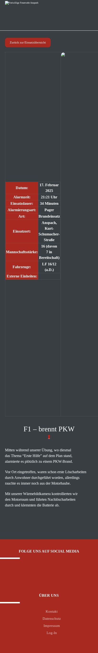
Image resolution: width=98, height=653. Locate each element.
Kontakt (52, 611)
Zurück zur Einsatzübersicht (28, 42)
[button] (45, 574)
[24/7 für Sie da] (27, 13)
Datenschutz (52, 618)
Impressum (52, 626)
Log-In (52, 633)
